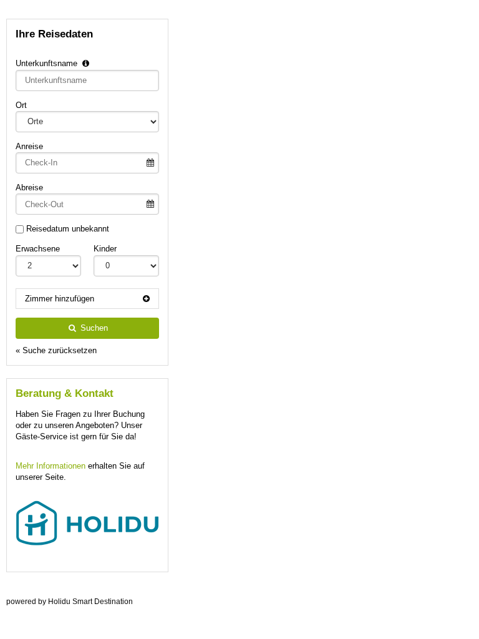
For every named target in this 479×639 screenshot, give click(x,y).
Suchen (93, 328)
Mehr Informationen (50, 466)
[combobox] (87, 80)
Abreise (29, 187)
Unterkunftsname (48, 63)
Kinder (105, 248)
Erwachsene (38, 248)
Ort (21, 105)
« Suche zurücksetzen (56, 350)
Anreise (29, 146)
